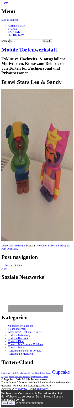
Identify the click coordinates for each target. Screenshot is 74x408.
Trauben (44, 377)
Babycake (19, 373)
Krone (11, 377)
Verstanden (8, 403)
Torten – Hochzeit (18, 338)
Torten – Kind (16, 341)
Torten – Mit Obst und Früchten (25, 344)
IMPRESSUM (16, 34)
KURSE (13, 28)
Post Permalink (9, 248)
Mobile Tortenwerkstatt (29, 50)
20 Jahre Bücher (12, 265)
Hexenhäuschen (17, 328)
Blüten (42, 373)
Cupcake (61, 372)
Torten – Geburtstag (19, 335)
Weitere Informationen (29, 402)
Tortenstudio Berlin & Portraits (25, 350)
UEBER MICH (16, 25)
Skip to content (9, 19)
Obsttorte (26, 377)
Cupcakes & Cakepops (20, 325)
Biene (37, 373)
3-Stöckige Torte (8, 373)
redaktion (20, 245)
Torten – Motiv (16, 347)
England (4, 377)
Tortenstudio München (20, 353)
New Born (18, 377)
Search (5, 40)
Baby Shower (29, 373)
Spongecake (36, 377)
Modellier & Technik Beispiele (53, 245)
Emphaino (42, 388)
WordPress (21, 388)
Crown (48, 373)
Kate (5, 268)
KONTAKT (15, 31)
